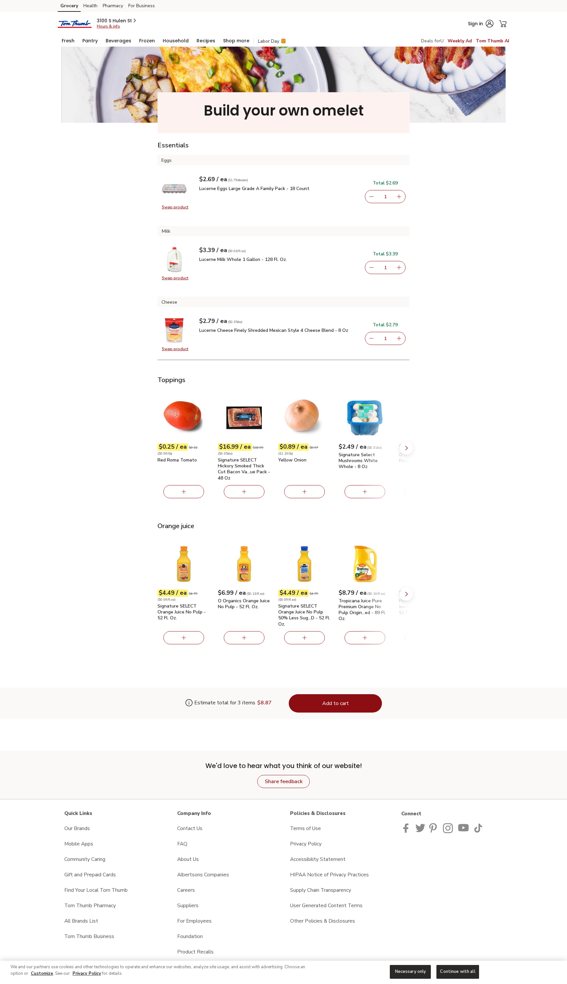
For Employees (194, 920)
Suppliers (188, 905)
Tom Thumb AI (492, 41)
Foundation (190, 936)
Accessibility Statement (318, 859)
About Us (188, 859)
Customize (42, 973)
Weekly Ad (460, 41)
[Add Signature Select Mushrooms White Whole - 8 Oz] (365, 491)
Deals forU (432, 41)
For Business (141, 6)
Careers (186, 890)
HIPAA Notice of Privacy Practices (329, 874)
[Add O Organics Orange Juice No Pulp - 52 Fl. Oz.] (244, 637)
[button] (117, 21)
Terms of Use (305, 828)
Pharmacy (113, 6)
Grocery (69, 6)
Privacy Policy (306, 843)
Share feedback (284, 781)
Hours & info (108, 26)
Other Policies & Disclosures (322, 920)
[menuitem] (68, 41)
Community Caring (84, 859)
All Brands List (81, 920)
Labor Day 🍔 (272, 41)
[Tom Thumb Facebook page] (407, 828)
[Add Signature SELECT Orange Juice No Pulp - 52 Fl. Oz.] (183, 637)
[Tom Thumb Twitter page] (420, 828)
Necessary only (410, 971)
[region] (283, 972)
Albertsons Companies (203, 874)
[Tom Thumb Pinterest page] (434, 828)
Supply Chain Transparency (320, 890)
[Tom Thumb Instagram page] (448, 828)
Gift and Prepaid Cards (90, 874)
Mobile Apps (78, 843)
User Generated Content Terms (326, 905)
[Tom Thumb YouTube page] (463, 828)
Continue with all (457, 971)
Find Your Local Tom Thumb (96, 890)
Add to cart (335, 703)
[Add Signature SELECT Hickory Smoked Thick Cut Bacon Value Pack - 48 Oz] (244, 491)
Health (90, 6)
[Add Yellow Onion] (304, 491)
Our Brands (77, 828)
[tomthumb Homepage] (75, 23)
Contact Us (189, 828)
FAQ (182, 843)
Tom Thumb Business (89, 936)
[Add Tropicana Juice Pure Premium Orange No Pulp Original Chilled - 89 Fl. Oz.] (365, 637)
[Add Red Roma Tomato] (183, 491)
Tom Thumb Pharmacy (90, 905)
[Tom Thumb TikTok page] (478, 828)
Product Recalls (195, 951)
